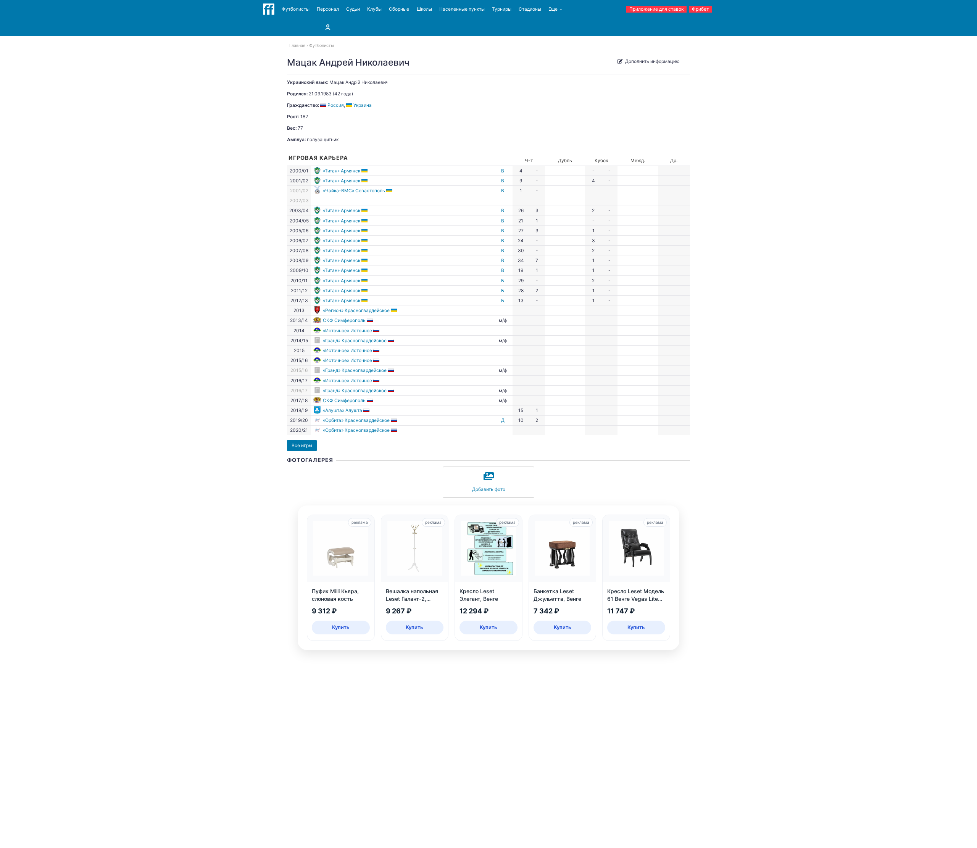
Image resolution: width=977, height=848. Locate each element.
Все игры (302, 445)
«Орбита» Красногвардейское (356, 420)
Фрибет (700, 9)
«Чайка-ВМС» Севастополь (354, 190)
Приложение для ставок (656, 9)
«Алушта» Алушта (342, 410)
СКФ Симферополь (344, 320)
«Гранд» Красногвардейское (355, 340)
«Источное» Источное (347, 330)
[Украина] (365, 171)
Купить (341, 627)
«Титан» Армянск (341, 171)
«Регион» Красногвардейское (356, 310)
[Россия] (370, 320)
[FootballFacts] (269, 9)
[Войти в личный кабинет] (327, 27)
